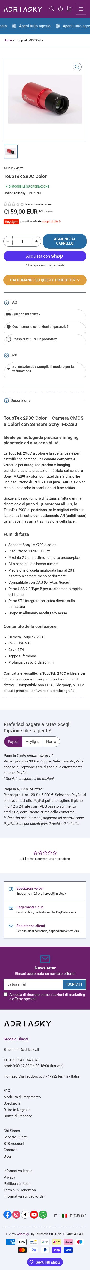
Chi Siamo (12, 1131)
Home (8, 40)
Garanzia (11, 1150)
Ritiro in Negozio (17, 1110)
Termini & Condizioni (20, 1190)
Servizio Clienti (16, 1137)
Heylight (32, 741)
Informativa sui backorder (24, 1196)
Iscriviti (74, 984)
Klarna (51, 741)
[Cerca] (52, 9)
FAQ (7, 1090)
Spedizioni (12, 1103)
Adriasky (23, 1234)
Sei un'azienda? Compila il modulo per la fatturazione (43, 369)
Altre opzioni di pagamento (45, 265)
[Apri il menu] (81, 9)
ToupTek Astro (13, 168)
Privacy (9, 1177)
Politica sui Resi (17, 1183)
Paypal (13, 741)
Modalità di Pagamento (22, 1097)
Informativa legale (18, 1171)
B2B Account (14, 1143)
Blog (7, 1156)
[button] (14, 204)
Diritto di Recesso (18, 1116)
